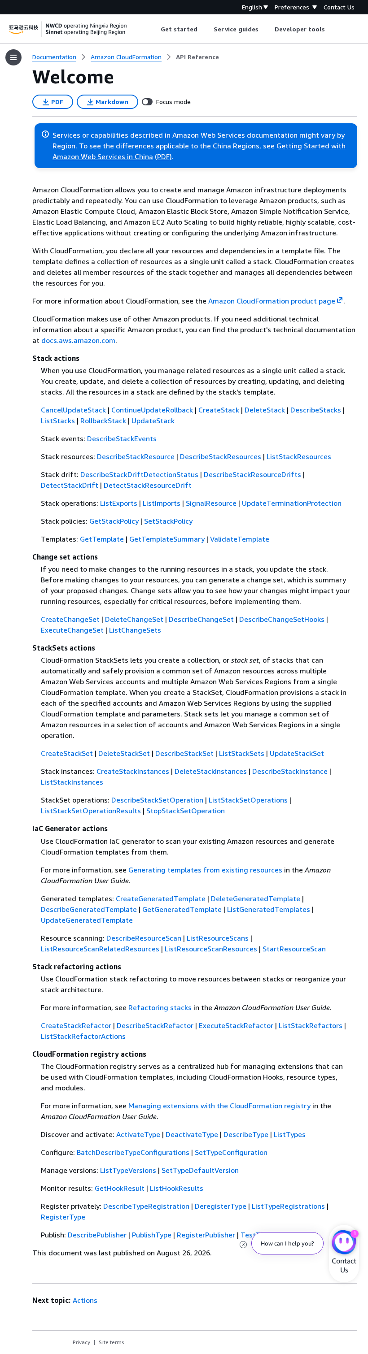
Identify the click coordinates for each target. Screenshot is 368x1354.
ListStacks (58, 420)
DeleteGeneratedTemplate (255, 898)
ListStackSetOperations (248, 799)
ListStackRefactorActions (83, 1036)
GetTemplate (102, 538)
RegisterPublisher (206, 1234)
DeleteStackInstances (211, 771)
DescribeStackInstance (290, 771)
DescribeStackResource (136, 456)
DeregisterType (220, 1206)
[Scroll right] (331, 29)
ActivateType (138, 1134)
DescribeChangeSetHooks (281, 619)
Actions (85, 1300)
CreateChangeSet (70, 619)
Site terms (111, 1342)
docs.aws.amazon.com (78, 340)
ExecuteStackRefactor (236, 1025)
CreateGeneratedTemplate (161, 898)
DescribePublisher (97, 1234)
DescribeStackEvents (122, 438)
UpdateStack (153, 420)
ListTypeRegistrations (288, 1206)
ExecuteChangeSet (72, 629)
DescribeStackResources (220, 456)
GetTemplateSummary (167, 538)
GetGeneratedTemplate (182, 909)
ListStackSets (241, 753)
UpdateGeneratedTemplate (87, 920)
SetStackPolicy (168, 520)
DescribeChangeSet (201, 619)
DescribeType (245, 1134)
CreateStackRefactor (76, 1025)
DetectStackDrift (69, 485)
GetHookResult (120, 1188)
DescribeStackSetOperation (157, 799)
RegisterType (63, 1216)
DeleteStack (265, 409)
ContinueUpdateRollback (152, 409)
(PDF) (163, 156)
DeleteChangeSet (134, 619)
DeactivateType (192, 1134)
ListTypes (290, 1134)
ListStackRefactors (310, 1025)
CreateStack (218, 409)
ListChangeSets (135, 629)
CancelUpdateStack (73, 409)
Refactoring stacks (160, 1007)
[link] (197, 56)
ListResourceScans (218, 937)
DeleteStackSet (124, 753)
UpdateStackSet (297, 753)
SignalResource (211, 503)
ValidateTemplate (239, 538)
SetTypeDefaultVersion (200, 1170)
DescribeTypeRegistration (146, 1206)
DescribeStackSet (184, 753)
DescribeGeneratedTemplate (89, 909)
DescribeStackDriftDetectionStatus (139, 474)
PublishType (151, 1234)
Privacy (81, 1342)
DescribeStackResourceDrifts (252, 474)
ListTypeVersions (128, 1170)
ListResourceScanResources (211, 948)
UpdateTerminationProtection (292, 503)
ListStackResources (299, 456)
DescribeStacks (315, 409)
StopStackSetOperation (185, 810)
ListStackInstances (72, 781)
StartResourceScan (294, 948)
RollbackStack (103, 420)
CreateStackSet (67, 753)
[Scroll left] (153, 29)
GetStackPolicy (114, 520)
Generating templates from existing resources (205, 869)
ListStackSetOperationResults (91, 810)
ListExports (118, 503)
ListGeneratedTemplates (268, 909)
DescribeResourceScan (143, 937)
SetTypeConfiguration (231, 1152)
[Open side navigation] (13, 57)
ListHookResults (176, 1188)
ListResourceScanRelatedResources (100, 948)
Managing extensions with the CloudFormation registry (219, 1105)
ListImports (161, 503)
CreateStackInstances (132, 771)
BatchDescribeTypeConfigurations (133, 1152)
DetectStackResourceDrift (148, 485)
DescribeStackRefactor (155, 1025)
